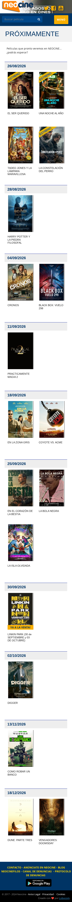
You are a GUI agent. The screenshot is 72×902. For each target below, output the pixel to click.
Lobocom (64, 898)
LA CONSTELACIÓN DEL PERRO (51, 169)
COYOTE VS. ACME (50, 442)
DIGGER (13, 702)
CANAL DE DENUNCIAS (37, 871)
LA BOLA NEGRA (49, 510)
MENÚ (62, 21)
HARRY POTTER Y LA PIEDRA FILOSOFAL (19, 239)
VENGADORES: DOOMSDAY (48, 842)
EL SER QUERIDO (18, 113)
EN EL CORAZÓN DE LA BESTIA (20, 512)
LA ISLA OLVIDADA (19, 565)
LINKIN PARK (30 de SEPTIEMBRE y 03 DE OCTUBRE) (20, 637)
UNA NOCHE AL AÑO (51, 113)
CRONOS (13, 305)
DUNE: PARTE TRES (20, 840)
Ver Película (20, 90)
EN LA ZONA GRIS (19, 442)
